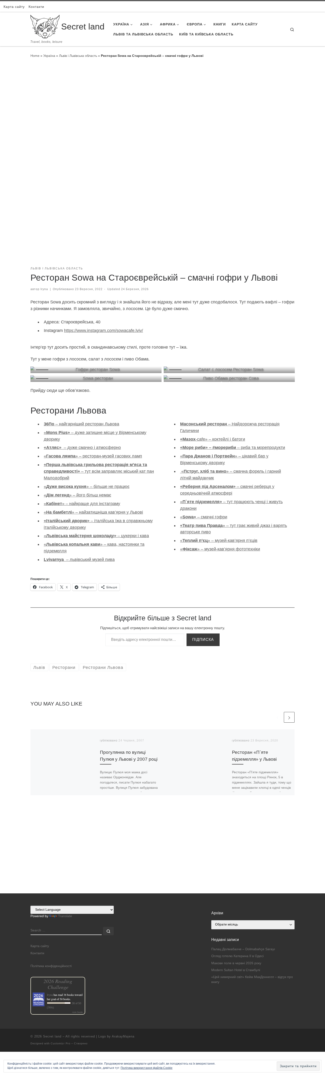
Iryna (44, 289)
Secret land (52, 1036)
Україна (49, 56)
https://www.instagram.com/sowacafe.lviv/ (103, 330)
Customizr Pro (60, 1043)
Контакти (37, 953)
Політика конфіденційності (51, 966)
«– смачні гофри (203, 517)
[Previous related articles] (277, 717)
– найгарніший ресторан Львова (81, 424)
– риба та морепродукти (232, 447)
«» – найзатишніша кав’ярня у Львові (93, 512)
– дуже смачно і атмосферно (82, 447)
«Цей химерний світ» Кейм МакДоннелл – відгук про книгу (252, 979)
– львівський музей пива (79, 559)
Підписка (203, 640)
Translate (65, 916)
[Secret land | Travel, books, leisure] (44, 26)
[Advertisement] (162, 860)
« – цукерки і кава (96, 535)
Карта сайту (39, 946)
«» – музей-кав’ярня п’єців (218, 540)
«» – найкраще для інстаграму (82, 503)
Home (34, 56)
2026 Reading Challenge (58, 984)
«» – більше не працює (86, 486)
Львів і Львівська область (78, 56)
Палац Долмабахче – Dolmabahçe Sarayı (243, 949)
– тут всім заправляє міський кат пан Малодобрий (99, 471)
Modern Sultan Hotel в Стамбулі (235, 970)
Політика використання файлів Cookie (146, 1068)
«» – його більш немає (77, 495)
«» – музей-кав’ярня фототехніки (220, 549)
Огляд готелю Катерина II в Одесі (237, 956)
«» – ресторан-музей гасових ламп (93, 456)
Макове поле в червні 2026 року (236, 963)
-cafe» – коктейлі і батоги (212, 439)
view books (77, 1012)
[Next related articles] (289, 717)
